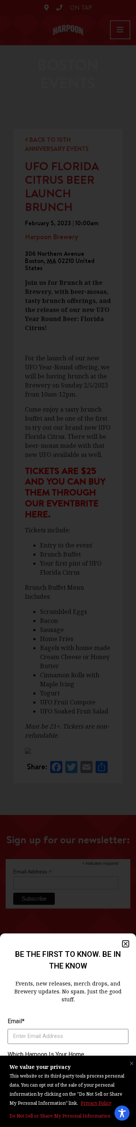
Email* (16, 1021)
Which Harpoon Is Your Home (46, 1054)
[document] (68, 563)
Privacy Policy (96, 1103)
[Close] (130, 1062)
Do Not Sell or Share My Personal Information (59, 1116)
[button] (125, 944)
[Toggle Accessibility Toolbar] (122, 1113)
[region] (68, 1091)
